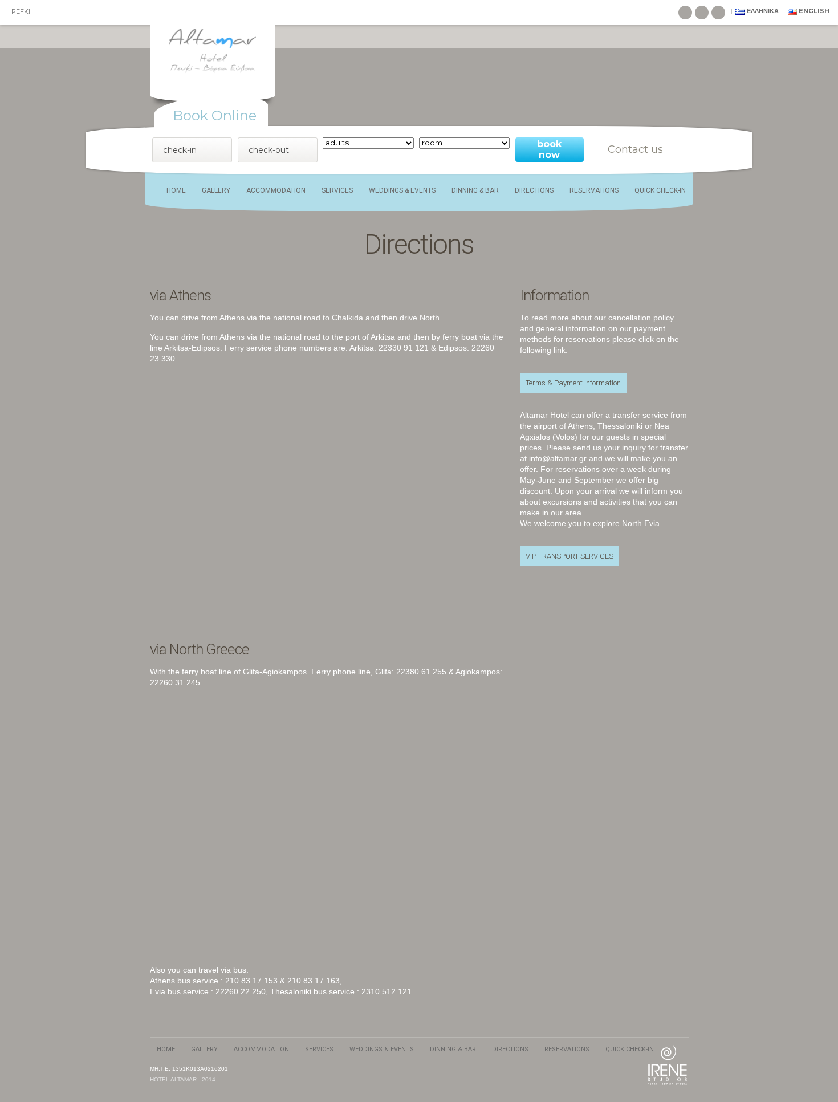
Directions (534, 190)
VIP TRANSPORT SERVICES (569, 556)
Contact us (635, 149)
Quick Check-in (660, 190)
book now (549, 149)
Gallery (216, 190)
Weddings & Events (402, 190)
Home (176, 190)
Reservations (594, 190)
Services (337, 190)
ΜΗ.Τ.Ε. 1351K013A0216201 (189, 1069)
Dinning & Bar (475, 190)
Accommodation (276, 190)
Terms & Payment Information (573, 383)
